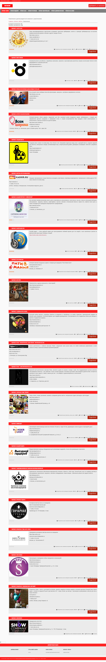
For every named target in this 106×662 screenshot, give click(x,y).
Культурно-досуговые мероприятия (67, 164)
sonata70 (81, 105)
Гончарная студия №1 (20, 500)
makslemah (81, 188)
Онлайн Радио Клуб (20, 228)
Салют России (19, 28)
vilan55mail (81, 251)
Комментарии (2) (94, 80)
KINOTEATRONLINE (19, 58)
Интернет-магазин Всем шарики (22, 114)
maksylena (81, 577)
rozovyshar (81, 609)
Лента (29, 652)
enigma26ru (81, 358)
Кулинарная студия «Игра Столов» (23, 529)
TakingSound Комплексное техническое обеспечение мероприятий (29, 468)
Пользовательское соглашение (30, 658)
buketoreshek (81, 334)
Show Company (19, 555)
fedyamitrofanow (80, 49)
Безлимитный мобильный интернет (53, 652)
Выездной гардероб (20, 446)
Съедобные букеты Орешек (21, 311)
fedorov (82, 271)
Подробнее (92, 51)
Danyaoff (81, 437)
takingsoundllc (80, 491)
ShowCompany (19, 618)
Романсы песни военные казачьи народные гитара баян (27, 89)
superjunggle (81, 164)
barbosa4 (81, 520)
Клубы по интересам (70, 251)
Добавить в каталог (97, 6)
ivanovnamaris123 (80, 546)
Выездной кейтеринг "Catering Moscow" (24, 197)
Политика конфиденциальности (21, 658)
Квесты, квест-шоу (71, 437)
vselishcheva (89, 633)
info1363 (81, 415)
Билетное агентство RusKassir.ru (23, 173)
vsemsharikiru (80, 131)
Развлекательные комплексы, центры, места (66, 358)
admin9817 (81, 80)
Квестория (18, 280)
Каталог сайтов (18, 21)
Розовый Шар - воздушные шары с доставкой (25, 586)
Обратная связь (66, 652)
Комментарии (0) (94, 334)
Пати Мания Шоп (19, 259)
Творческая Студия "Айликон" (22, 392)
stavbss (82, 219)
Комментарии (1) (94, 105)
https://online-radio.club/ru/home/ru (37, 235)
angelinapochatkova (87, 386)
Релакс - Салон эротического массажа (24, 367)
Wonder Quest (19, 423)
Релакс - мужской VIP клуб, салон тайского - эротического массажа (30, 343)
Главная (11, 21)
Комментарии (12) (93, 49)
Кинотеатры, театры (69, 80)
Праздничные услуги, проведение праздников (63, 49)
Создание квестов (20, 140)
